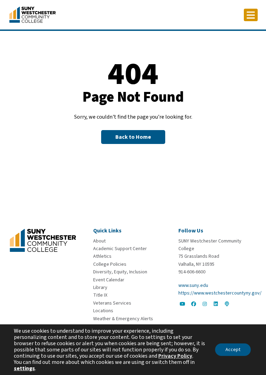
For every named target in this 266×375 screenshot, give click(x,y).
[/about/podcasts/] (227, 304)
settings (24, 368)
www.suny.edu (193, 285)
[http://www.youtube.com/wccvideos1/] (182, 304)
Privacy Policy (175, 356)
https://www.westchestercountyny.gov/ (219, 293)
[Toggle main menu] (251, 15)
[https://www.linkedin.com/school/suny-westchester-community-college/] (216, 304)
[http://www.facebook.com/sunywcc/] (193, 304)
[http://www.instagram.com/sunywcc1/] (205, 304)
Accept (232, 349)
